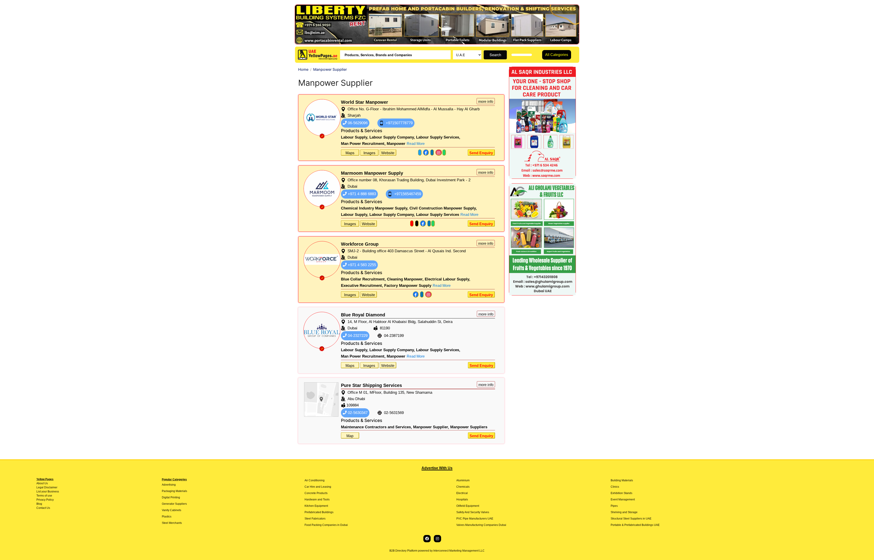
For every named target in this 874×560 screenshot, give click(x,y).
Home (303, 69)
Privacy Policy (45, 499)
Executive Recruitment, (362, 285)
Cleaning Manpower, (405, 279)
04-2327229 (357, 335)
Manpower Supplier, (431, 427)
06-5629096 (357, 123)
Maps (350, 153)
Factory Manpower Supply (407, 285)
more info (485, 101)
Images (369, 153)
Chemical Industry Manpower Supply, (374, 208)
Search (495, 54)
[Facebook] (427, 538)
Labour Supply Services (437, 214)
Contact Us (43, 508)
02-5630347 (357, 413)
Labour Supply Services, (438, 137)
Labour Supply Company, (392, 137)
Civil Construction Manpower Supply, (443, 208)
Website (387, 153)
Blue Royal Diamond (363, 314)
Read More (416, 144)
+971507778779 (399, 123)
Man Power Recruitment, (363, 143)
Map (349, 436)
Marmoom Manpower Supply (372, 173)
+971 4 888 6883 (361, 194)
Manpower (396, 143)
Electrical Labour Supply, (447, 279)
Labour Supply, (354, 137)
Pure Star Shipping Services (371, 385)
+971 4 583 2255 (361, 265)
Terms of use (44, 495)
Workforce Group (360, 244)
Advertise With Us (437, 468)
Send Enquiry (481, 153)
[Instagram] (437, 538)
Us (46, 483)
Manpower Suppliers (468, 427)
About (40, 483)
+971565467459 (407, 194)
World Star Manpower (364, 102)
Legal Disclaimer (46, 487)
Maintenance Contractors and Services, (376, 427)
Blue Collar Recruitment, (363, 279)
